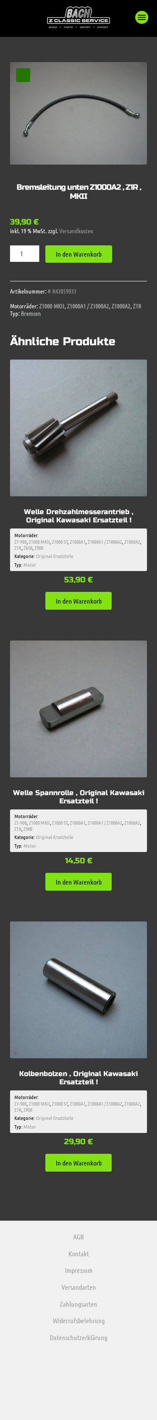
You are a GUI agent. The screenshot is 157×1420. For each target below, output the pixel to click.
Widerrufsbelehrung (79, 1320)
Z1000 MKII (52, 306)
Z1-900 (20, 541)
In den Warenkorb (79, 254)
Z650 (28, 547)
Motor (30, 564)
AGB (78, 1236)
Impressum (78, 1270)
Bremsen (31, 313)
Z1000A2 (121, 306)
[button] (141, 17)
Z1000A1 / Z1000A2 (88, 306)
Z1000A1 (77, 541)
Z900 (38, 547)
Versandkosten (76, 230)
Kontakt (78, 1253)
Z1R (137, 306)
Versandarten (78, 1287)
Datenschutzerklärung (78, 1337)
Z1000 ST (60, 541)
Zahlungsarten (78, 1304)
